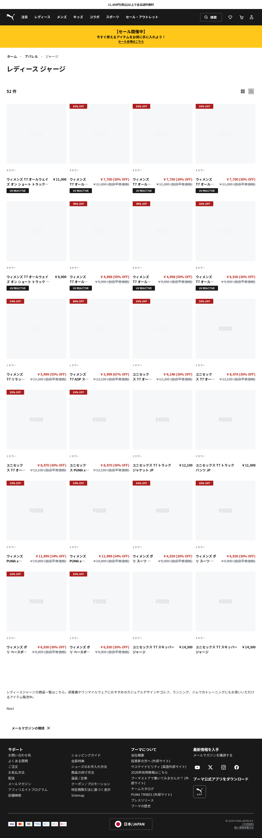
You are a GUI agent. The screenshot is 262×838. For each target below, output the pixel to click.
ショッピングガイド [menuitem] (86, 755)
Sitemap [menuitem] (77, 795)
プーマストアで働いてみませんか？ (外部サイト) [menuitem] (160, 780)
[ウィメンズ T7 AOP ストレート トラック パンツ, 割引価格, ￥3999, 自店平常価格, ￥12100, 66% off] (99, 341)
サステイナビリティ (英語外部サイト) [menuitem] (158, 766)
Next (10, 708)
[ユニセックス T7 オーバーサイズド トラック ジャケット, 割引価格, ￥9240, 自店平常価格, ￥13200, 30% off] (162, 341)
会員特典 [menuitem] (77, 760)
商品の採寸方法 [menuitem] (82, 772)
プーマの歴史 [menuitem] (141, 805)
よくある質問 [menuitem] (18, 760)
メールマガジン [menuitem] (19, 783)
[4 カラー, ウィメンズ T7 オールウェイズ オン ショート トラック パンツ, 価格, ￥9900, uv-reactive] (36, 246)
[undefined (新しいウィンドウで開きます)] (199, 791)
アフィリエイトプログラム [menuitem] (27, 789)
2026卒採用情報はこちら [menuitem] (149, 772)
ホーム (12, 56)
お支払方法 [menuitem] (16, 772)
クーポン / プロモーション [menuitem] (90, 783)
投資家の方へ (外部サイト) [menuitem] (150, 760)
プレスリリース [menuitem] (142, 800)
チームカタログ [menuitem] (142, 788)
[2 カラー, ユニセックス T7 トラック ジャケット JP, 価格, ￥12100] (162, 431)
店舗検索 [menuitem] (14, 795)
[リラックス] (251, 91)
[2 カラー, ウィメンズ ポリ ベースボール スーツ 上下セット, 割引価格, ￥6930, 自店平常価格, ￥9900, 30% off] (36, 614)
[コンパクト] (243, 91)
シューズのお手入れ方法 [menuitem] (89, 766)
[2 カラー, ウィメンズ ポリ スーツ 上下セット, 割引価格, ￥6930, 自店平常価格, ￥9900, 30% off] (162, 523)
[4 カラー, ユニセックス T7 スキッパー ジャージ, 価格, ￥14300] (162, 613)
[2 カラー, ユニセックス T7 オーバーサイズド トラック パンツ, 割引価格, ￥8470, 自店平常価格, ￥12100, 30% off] (225, 341)
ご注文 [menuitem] (13, 766)
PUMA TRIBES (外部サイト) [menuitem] (151, 794)
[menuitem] (24, 17)
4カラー (11, 170)
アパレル (31, 56)
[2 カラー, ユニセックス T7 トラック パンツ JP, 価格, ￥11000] (225, 431)
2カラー (200, 365)
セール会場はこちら (131, 41)
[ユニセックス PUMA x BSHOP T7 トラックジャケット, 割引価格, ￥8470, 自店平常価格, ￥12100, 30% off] (99, 432)
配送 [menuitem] (11, 778)
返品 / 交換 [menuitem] (79, 778)
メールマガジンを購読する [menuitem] (213, 755)
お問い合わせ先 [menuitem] (19, 755)
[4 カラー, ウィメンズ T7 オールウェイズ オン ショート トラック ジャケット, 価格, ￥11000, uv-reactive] (36, 148)
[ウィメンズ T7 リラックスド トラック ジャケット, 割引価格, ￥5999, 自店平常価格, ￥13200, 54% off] (36, 341)
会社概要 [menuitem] (137, 755)
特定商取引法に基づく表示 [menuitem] (91, 789)
